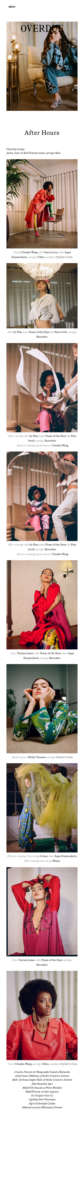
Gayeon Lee (51, 252)
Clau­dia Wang (29, 252)
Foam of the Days (39, 332)
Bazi (58, 152)
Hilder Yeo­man (37, 757)
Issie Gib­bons (30, 1075)
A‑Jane (44, 856)
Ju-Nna (18, 332)
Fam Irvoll (60, 332)
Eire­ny (36, 1091)
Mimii (56, 860)
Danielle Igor (45, 1083)
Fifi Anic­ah (36, 1087)
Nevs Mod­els (54, 1087)
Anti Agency (51, 1091)
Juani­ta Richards (60, 1071)
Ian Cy (49, 1095)
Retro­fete (42, 336)
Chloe (41, 257)
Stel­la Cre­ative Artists (55, 1075)
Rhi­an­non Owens (52, 1107)
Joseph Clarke (47, 1103)
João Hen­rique (47, 1099)
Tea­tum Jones (37, 152)
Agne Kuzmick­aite (65, 856)
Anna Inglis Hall (32, 1079)
